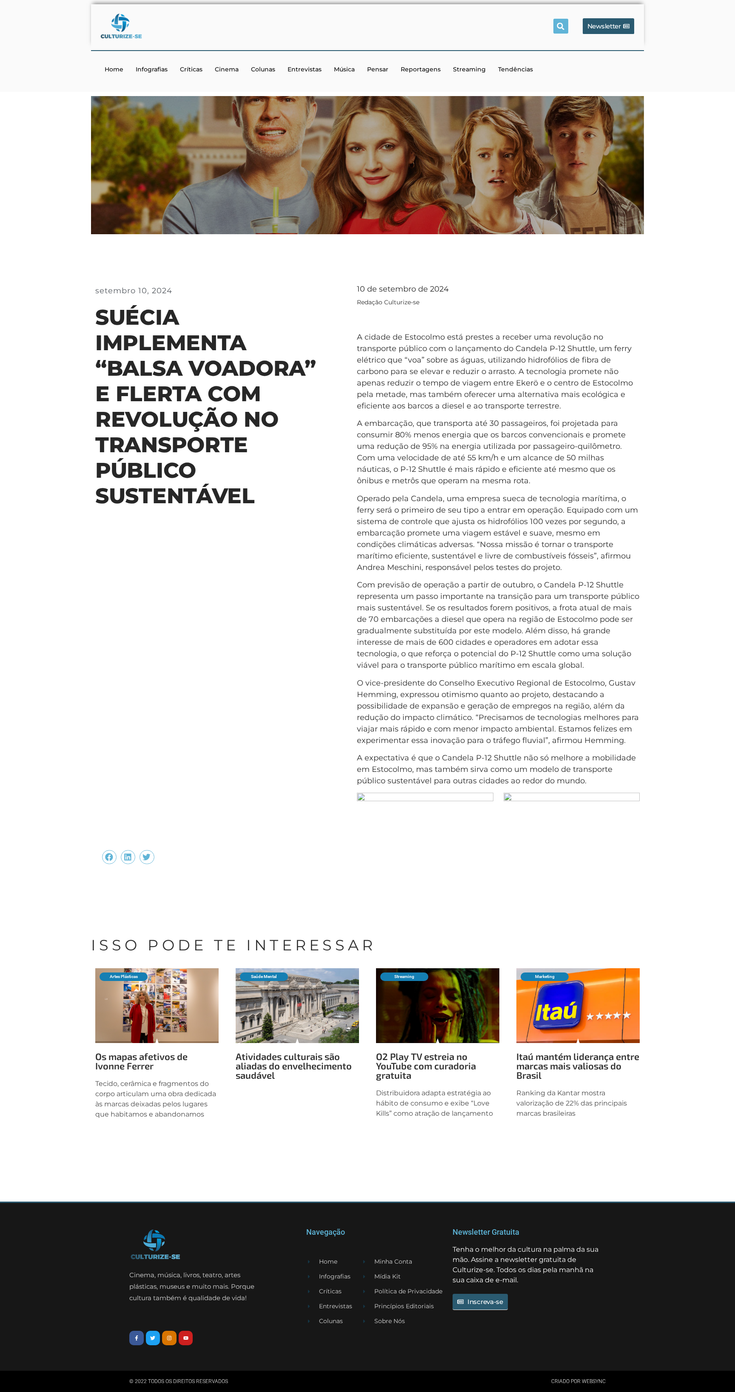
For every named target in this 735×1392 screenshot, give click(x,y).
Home (114, 69)
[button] (560, 26)
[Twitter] (153, 1338)
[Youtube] (186, 1338)
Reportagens (421, 69)
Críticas (191, 69)
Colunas (263, 69)
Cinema (227, 69)
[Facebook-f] (136, 1338)
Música (344, 69)
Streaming (469, 69)
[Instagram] (169, 1338)
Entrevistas (305, 69)
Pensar (377, 69)
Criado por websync (578, 1381)
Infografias (152, 69)
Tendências (515, 69)
